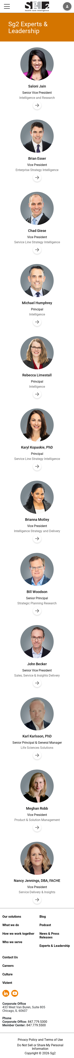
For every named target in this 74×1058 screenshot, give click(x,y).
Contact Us (10, 957)
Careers (8, 965)
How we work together (18, 933)
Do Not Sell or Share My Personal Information (40, 1047)
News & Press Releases (49, 935)
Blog (42, 916)
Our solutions (11, 916)
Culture (7, 974)
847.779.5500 (36, 1025)
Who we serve (12, 942)
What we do (10, 925)
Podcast (45, 925)
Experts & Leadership (54, 946)
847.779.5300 (37, 1021)
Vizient (7, 982)
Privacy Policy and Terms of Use (40, 1039)
